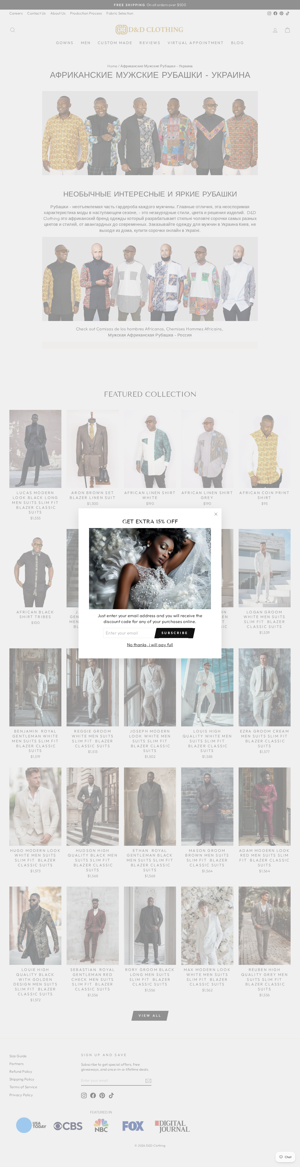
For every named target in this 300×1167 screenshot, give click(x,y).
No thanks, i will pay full (150, 645)
